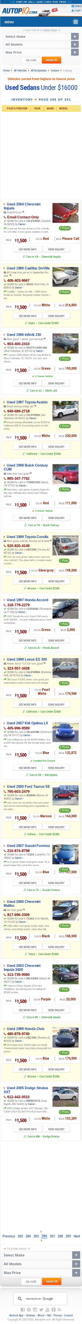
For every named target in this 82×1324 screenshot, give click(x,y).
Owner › (22, 224)
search (51, 60)
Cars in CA (32, 256)
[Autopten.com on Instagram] (35, 1309)
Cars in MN (33, 1136)
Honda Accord (51, 647)
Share (78, 6)
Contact (68, 1315)
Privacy (58, 1315)
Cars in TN (34, 525)
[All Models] (41, 44)
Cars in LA (33, 647)
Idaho (31, 323)
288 (60, 1236)
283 (20, 1236)
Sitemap (30, 1315)
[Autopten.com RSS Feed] (59, 1309)
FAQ (49, 1315)
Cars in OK (35, 775)
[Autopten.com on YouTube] (47, 1309)
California (31, 453)
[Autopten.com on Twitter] (41, 1309)
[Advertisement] (41, 155)
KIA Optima (51, 775)
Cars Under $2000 (48, 323)
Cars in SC (36, 390)
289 (68, 1236)
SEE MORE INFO (28, 249)
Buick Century (51, 525)
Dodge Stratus (51, 1136)
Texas (31, 954)
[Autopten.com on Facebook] (23, 1309)
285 (36, 1236)
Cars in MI (32, 1017)
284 (28, 1236)
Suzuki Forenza (51, 890)
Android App (16, 1315)
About (40, 1315)
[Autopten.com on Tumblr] (54, 1309)
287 (52, 1236)
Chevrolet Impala (51, 256)
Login (77, 10)
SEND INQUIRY (56, 249)
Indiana (32, 834)
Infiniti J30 (51, 390)
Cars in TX (33, 890)
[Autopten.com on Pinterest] (29, 1309)
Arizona (31, 588)
